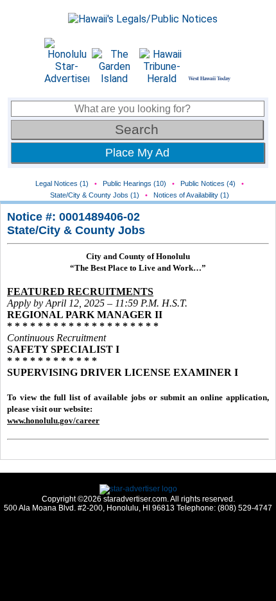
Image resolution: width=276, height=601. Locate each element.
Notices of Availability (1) (191, 195)
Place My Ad (137, 152)
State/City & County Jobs (76, 230)
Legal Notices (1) (62, 183)
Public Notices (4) (208, 183)
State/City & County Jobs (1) (94, 195)
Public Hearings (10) (134, 183)
